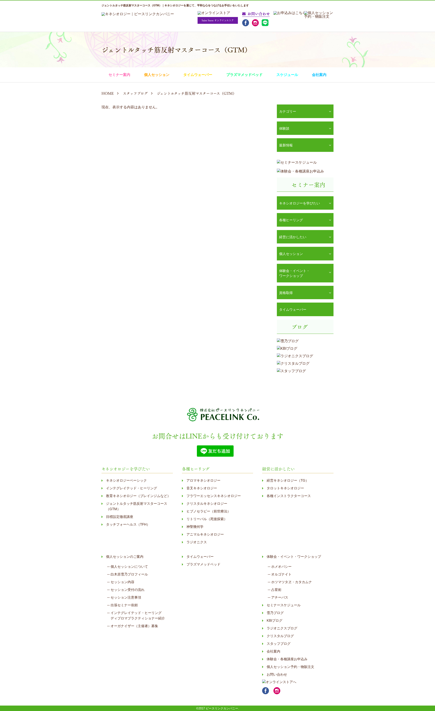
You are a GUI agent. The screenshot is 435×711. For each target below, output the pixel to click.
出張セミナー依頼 (124, 605)
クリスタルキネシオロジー (206, 503)
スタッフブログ (278, 643)
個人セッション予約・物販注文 (290, 667)
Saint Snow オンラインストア (218, 20)
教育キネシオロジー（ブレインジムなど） (138, 496)
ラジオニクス (196, 542)
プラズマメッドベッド (244, 75)
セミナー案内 (119, 75)
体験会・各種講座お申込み (287, 659)
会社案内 (319, 75)
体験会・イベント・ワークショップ (294, 556)
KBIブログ (274, 620)
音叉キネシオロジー (201, 488)
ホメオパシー (281, 566)
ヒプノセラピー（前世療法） (208, 511)
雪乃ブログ (275, 613)
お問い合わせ (277, 674)
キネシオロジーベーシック (126, 480)
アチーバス (279, 597)
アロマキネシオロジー (203, 480)
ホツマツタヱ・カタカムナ (291, 582)
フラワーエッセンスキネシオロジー (213, 496)
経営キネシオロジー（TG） (288, 480)
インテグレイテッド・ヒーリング (131, 488)
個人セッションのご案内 (124, 556)
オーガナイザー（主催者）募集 (134, 626)
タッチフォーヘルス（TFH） (128, 524)
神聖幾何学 (194, 527)
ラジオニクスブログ (282, 628)
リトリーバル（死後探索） (206, 519)
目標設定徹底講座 (119, 517)
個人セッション (156, 75)
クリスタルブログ (280, 636)
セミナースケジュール (284, 605)
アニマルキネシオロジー (205, 534)
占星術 (276, 590)
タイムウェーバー (197, 75)
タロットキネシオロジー (285, 488)
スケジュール (287, 75)
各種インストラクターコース (289, 496)
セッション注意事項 (126, 597)
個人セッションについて (129, 566)
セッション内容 (122, 582)
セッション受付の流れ (128, 590)
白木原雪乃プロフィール (129, 574)
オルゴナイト (281, 574)
